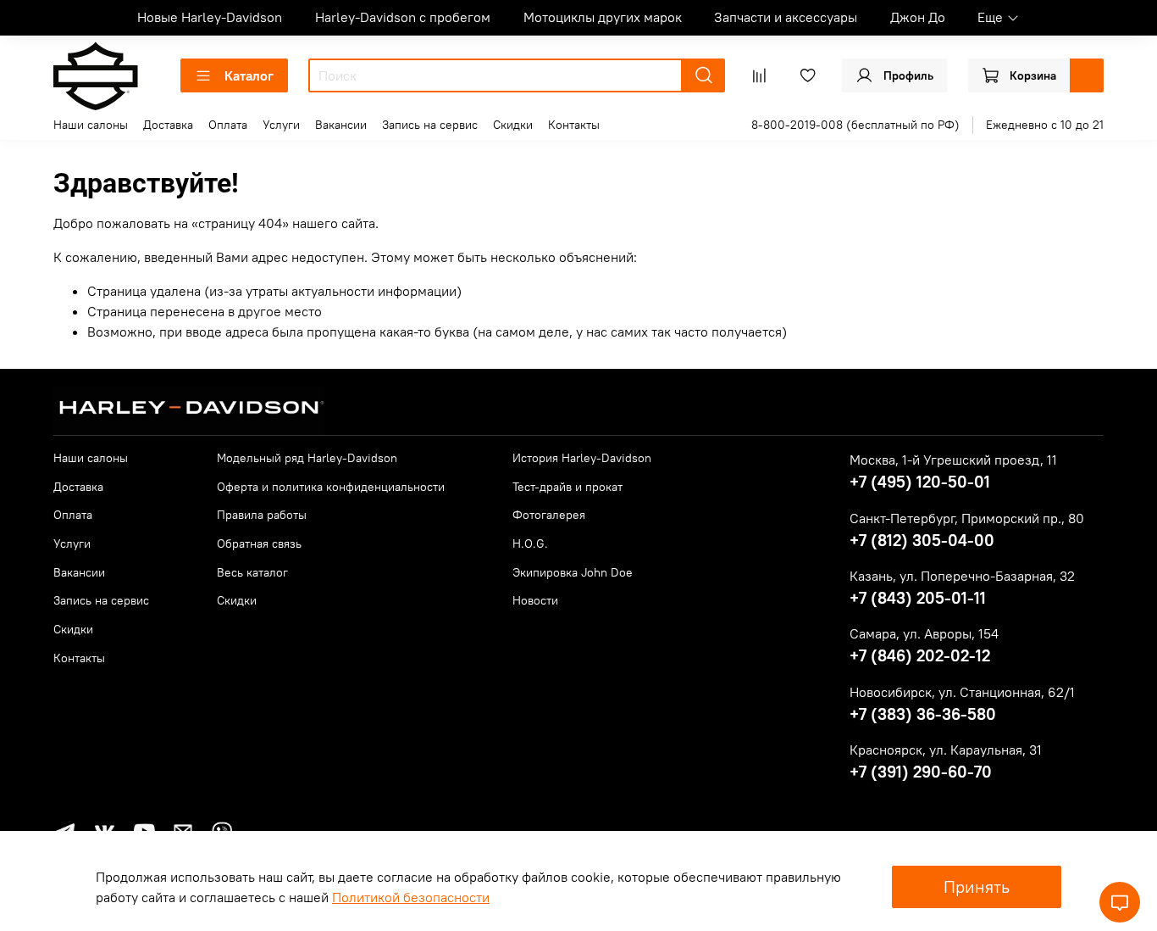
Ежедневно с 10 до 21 (1045, 124)
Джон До (917, 16)
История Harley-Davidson (581, 458)
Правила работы (262, 514)
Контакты (574, 124)
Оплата (227, 124)
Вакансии (341, 124)
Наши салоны (90, 124)
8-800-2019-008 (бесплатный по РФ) (855, 124)
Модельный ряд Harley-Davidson (307, 458)
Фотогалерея (548, 514)
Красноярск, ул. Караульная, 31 (946, 749)
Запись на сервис (430, 124)
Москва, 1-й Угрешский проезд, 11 (953, 459)
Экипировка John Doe (572, 572)
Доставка (168, 124)
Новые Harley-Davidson (209, 16)
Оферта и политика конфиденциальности (331, 486)
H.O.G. (530, 543)
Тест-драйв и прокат (567, 486)
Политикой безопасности (411, 897)
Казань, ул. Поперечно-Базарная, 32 (962, 575)
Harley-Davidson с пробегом (402, 16)
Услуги (281, 124)
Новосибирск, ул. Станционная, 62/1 (962, 691)
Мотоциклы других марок (602, 16)
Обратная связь (259, 543)
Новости (535, 600)
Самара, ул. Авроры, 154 (924, 633)
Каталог (249, 75)
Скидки (513, 124)
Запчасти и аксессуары (785, 16)
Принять (977, 886)
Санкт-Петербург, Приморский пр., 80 (967, 518)
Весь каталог (252, 572)
